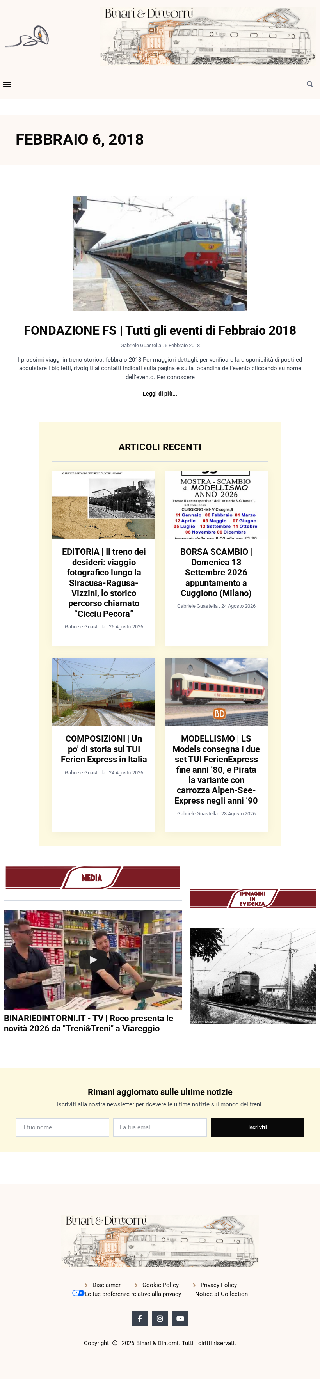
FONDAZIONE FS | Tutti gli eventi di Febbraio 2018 (160, 330)
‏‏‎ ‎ (4, 1044)
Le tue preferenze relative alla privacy (133, 1293)
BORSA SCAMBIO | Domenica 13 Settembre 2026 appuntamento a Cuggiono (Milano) (216, 572)
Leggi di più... (160, 393)
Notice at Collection (221, 1293)
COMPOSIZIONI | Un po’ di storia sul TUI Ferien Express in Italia (104, 749)
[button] (7, 84)
